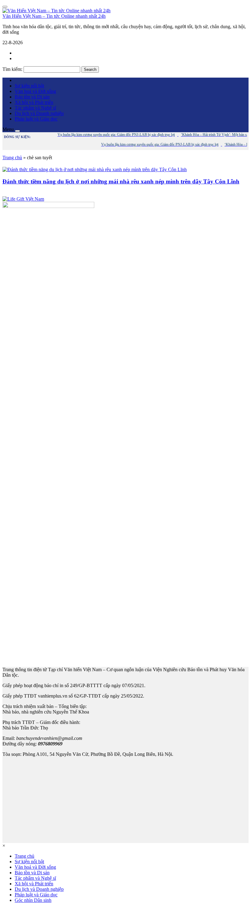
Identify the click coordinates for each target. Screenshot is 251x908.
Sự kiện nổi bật (29, 85)
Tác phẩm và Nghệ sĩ (35, 107)
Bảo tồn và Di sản (32, 96)
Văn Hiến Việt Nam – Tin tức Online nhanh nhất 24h (54, 16)
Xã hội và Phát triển (34, 102)
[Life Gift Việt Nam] (23, 199)
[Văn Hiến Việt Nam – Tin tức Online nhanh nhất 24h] (56, 10)
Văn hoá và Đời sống (35, 91)
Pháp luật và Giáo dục (36, 118)
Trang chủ (12, 157)
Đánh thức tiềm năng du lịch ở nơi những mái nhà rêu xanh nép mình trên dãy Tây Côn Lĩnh (120, 181)
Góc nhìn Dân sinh (33, 900)
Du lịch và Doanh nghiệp (39, 113)
